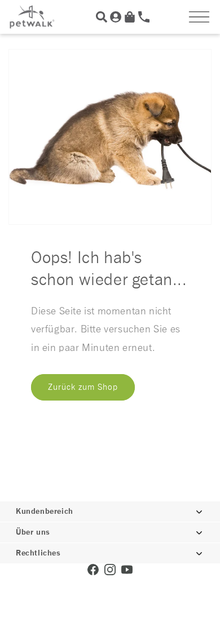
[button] (199, 17)
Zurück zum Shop (83, 387)
